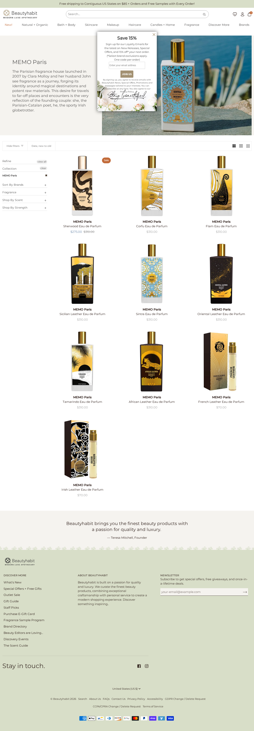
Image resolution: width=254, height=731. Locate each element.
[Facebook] (139, 666)
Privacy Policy (136, 698)
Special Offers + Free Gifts (22, 589)
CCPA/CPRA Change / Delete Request (117, 706)
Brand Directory (15, 626)
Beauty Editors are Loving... (23, 633)
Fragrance (9, 192)
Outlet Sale (12, 595)
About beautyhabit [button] (93, 575)
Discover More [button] (15, 575)
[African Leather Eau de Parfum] (151, 361)
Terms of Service (153, 706)
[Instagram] (146, 666)
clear (43, 168)
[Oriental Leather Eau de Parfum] (221, 273)
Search (82, 698)
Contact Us (118, 698)
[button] (34, 25)
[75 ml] (151, 361)
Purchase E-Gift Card (19, 614)
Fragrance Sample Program (24, 620)
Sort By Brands (12, 185)
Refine (6, 161)
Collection (9, 168)
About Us (95, 698)
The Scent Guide (16, 645)
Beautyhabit (61, 698)
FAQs (106, 698)
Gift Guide (11, 601)
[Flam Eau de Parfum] (221, 186)
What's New (12, 582)
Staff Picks (11, 607)
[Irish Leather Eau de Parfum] (82, 449)
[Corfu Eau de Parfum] (151, 186)
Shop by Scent (12, 200)
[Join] (242, 592)
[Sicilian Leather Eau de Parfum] (82, 273)
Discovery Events (16, 639)
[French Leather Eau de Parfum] (221, 361)
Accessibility (155, 698)
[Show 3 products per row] (241, 146)
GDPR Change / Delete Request (185, 698)
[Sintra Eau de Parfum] (151, 273)
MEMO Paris (9, 175)
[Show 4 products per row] (247, 146)
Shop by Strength (14, 207)
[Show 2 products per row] (234, 146)
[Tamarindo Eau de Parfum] (82, 361)
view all (42, 161)
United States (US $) (125, 688)
